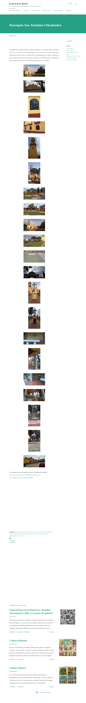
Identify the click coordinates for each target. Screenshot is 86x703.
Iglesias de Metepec (70, 50)
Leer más (51, 632)
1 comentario (20, 659)
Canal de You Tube (35, 10)
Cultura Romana (18, 640)
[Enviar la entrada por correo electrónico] (10, 538)
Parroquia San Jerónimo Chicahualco (74, 56)
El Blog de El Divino (18, 4)
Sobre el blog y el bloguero (14, 10)
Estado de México (70, 48)
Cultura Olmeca (17, 668)
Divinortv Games (46, 10)
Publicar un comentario (23, 632)
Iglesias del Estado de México (72, 52)
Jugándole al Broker (58, 10)
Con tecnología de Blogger (43, 692)
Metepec (13, 52)
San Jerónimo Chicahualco (72, 59)
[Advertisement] (32, 587)
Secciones (26, 10)
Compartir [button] (69, 41)
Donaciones (68, 10)
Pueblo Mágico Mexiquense (72, 58)
